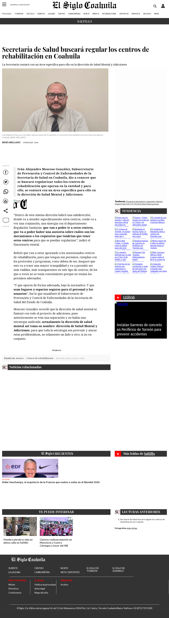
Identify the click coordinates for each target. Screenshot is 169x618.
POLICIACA (6, 14)
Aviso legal (39, 588)
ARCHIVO (147, 14)
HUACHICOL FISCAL (130, 204)
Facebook (6, 175)
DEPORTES (124, 14)
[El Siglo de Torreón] (28, 565)
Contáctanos (14, 592)
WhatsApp (6, 194)
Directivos (13, 588)
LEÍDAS (129, 297)
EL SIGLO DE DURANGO (119, 569)
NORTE (86, 14)
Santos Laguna (146, 201)
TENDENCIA (131, 211)
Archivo (64, 584)
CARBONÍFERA (74, 14)
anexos (19, 358)
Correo (6, 203)
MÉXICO (95, 14)
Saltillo (84, 21)
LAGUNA (51, 14)
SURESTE (41, 14)
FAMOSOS (136, 14)
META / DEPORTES (70, 572)
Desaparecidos (133, 201)
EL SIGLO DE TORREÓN (93, 569)
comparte (6, 213)
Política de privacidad (45, 584)
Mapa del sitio (41, 592)
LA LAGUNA (14, 572)
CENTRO (61, 14)
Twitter (6, 184)
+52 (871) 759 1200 (142, 608)
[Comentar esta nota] (6, 220)
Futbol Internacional (149, 204)
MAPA (156, 14)
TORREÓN (19, 14)
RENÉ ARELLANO (11, 142)
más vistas (132, 528)
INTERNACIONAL (109, 14)
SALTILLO (30, 14)
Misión (11, 584)
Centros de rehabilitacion (39, 358)
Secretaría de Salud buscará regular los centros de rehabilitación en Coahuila (142, 520)
